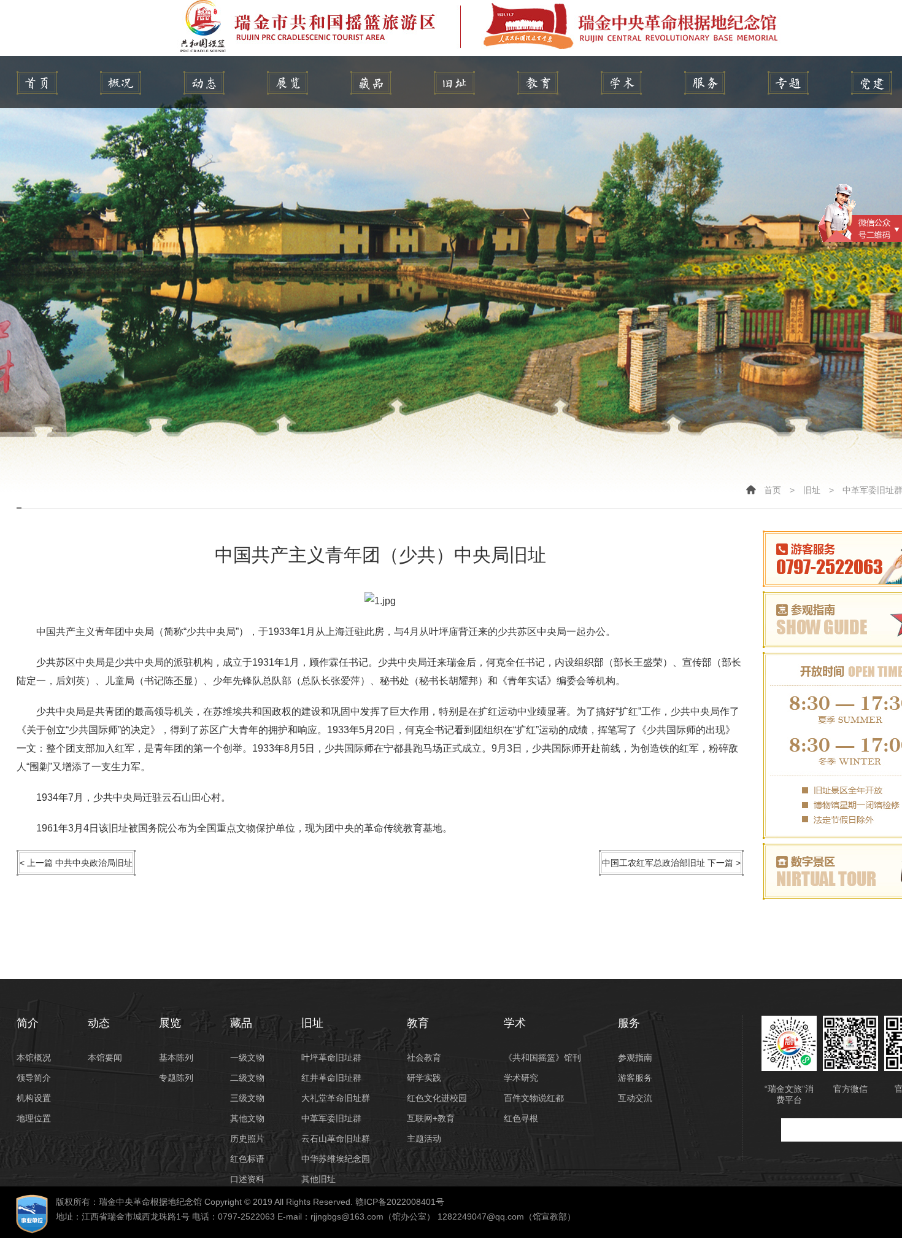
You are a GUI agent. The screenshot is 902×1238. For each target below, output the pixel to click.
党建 (871, 83)
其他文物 (247, 1118)
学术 (621, 83)
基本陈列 (176, 1057)
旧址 (454, 83)
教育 (537, 83)
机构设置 (34, 1098)
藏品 (370, 83)
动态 (204, 83)
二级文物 (247, 1078)
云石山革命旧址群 (335, 1138)
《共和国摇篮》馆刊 (542, 1057)
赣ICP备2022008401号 (399, 1202)
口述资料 (247, 1179)
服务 (704, 83)
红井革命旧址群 (331, 1078)
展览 (287, 83)
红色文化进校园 (437, 1098)
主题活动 (424, 1138)
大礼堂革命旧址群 (335, 1098)
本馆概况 (34, 1057)
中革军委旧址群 (331, 1118)
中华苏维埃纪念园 (335, 1159)
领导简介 (34, 1078)
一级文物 (247, 1057)
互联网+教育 (431, 1118)
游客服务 (635, 1078)
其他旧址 (318, 1179)
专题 (788, 83)
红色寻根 (521, 1118)
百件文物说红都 (534, 1098)
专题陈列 (176, 1078)
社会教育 (424, 1057)
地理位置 (34, 1118)
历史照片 (247, 1138)
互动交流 (635, 1098)
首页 (772, 490)
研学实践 (424, 1078)
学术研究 (521, 1078)
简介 (120, 83)
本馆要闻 (105, 1057)
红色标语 (247, 1159)
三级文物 (247, 1098)
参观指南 (635, 1057)
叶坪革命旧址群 (331, 1057)
